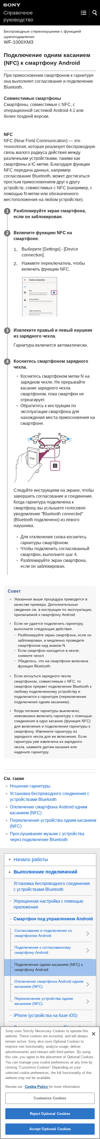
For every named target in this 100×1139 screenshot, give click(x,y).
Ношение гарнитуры (30, 786)
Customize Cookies (50, 1098)
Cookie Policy (37, 1087)
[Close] (93, 1034)
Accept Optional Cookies (50, 1129)
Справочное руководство (18, 16)
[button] (95, 13)
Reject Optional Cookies (50, 1114)
